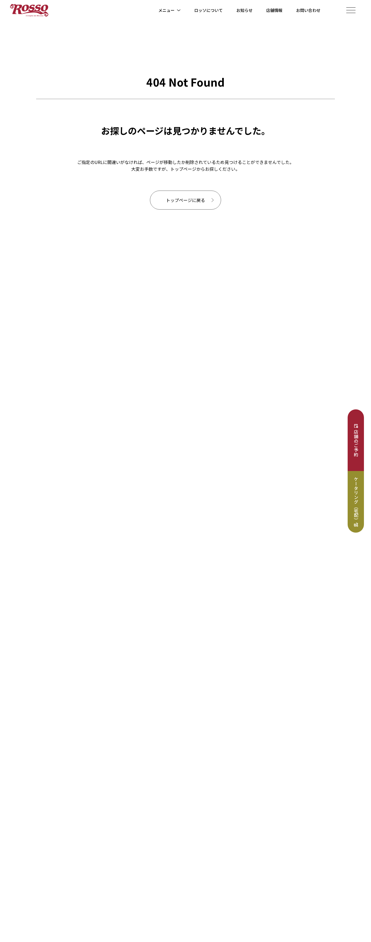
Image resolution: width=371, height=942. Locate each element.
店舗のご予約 (356, 443)
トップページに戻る (185, 200)
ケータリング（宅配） (356, 499)
